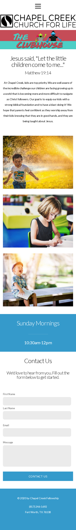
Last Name (9, 408)
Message (8, 442)
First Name (9, 394)
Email (6, 425)
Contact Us (38, 476)
